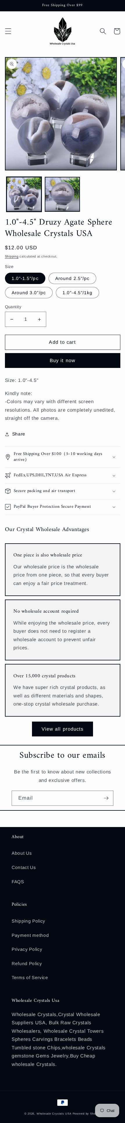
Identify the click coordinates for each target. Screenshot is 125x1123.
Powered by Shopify (87, 1113)
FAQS (18, 881)
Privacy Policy (27, 949)
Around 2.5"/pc (72, 278)
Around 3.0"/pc (29, 292)
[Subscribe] (106, 798)
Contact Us (24, 867)
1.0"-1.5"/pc (25, 278)
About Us (22, 853)
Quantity (13, 306)
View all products (63, 728)
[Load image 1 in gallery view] (24, 194)
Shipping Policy (28, 921)
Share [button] (18, 433)
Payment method (30, 935)
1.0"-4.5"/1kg (77, 292)
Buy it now (62, 360)
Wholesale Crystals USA (54, 1113)
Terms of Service (30, 977)
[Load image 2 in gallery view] (62, 194)
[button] (8, 31)
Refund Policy (27, 963)
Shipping (12, 256)
